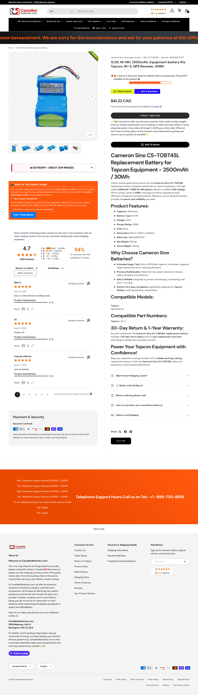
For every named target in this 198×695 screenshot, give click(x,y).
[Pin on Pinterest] (130, 431)
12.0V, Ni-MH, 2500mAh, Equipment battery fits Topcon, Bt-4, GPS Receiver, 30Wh (32, 48)
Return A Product (82, 561)
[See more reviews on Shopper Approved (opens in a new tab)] (32, 309)
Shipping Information (118, 550)
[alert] (53, 168)
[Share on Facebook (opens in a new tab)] (23, 309)
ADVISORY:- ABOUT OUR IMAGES (53, 167)
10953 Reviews (29, 259)
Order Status (80, 555)
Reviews (78, 588)
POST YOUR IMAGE (23, 215)
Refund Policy (81, 571)
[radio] (53, 248)
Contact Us (79, 550)
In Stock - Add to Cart (150, 115)
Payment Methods (117, 555)
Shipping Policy (81, 577)
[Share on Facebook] (125, 431)
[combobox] (92, 11)
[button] (180, 10)
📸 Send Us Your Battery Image (29, 184)
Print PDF (121, 441)
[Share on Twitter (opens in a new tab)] (27, 309)
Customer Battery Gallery (142, 2)
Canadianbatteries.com (24, 679)
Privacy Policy (81, 566)
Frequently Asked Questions (122, 561)
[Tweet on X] (120, 431)
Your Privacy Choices (84, 593)
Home (11, 48)
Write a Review (25, 273)
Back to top (99, 529)
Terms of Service (82, 582)
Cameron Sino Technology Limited (126, 57)
